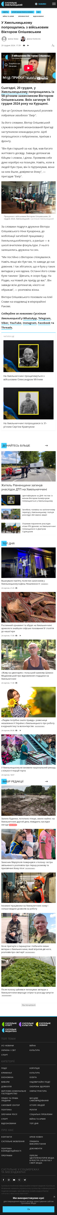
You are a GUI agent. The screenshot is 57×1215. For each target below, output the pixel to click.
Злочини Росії (23, 16)
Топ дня (34, 1123)
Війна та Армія (8, 16)
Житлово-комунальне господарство (13, 1092)
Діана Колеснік (34, 39)
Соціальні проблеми (41, 1114)
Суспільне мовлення (13, 1141)
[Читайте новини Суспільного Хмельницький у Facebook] (3, 1180)
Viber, (5, 323)
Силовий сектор (10, 1105)
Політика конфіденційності (11, 1149)
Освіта (33, 1077)
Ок (28, 1209)
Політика (6, 1109)
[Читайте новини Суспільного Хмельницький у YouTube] (14, 1180)
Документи (36, 1148)
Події (4, 1068)
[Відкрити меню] (54, 3)
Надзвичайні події (40, 1082)
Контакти (6, 1137)
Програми (6, 1155)
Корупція (35, 1068)
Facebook (44, 323)
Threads (6, 327)
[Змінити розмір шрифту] (53, 45)
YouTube (15, 323)
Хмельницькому (14, 92)
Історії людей (37, 1105)
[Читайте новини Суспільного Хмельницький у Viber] (19, 1180)
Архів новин (36, 1137)
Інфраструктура (38, 1091)
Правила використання (38, 1142)
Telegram (44, 318)
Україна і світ (8, 1050)
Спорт (4, 1055)
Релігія (33, 1109)
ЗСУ (38, 12)
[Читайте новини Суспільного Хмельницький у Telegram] (25, 1180)
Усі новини (7, 1045)
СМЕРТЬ (5, 12)
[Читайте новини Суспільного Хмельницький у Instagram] (9, 1180)
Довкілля (6, 1086)
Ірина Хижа (13, 39)
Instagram (29, 323)
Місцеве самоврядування (39, 1099)
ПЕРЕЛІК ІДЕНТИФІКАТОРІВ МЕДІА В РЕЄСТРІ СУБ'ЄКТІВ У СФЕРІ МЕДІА (42, 1159)
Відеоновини (38, 16)
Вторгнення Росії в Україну (22, 12)
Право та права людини (9, 1099)
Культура (35, 1050)
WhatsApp (30, 318)
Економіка (7, 1077)
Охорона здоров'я (40, 1086)
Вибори (5, 1082)
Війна (33, 1045)
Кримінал (6, 1072)
